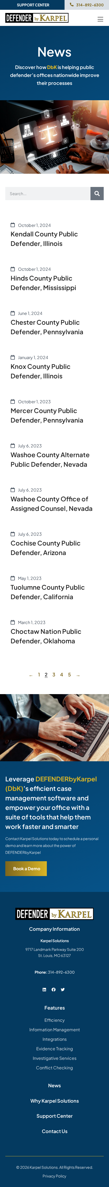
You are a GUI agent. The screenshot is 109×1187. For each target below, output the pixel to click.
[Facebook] (53, 989)
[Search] (97, 193)
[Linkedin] (44, 989)
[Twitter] (63, 989)
